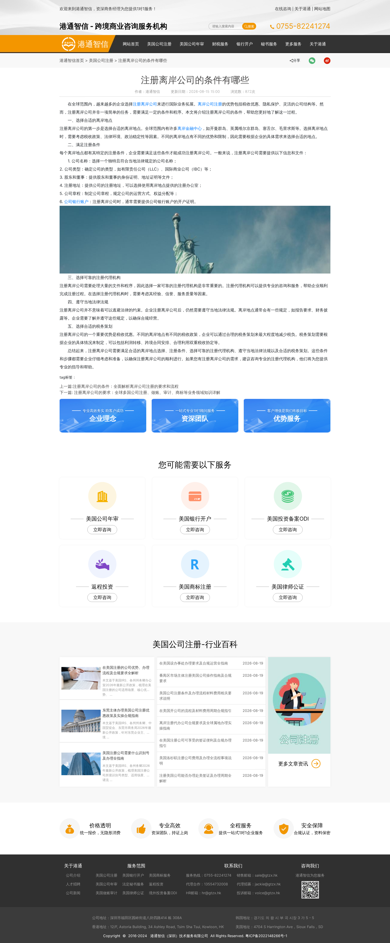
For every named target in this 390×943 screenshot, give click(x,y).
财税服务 (220, 44)
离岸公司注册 (210, 104)
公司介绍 (73, 875)
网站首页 (131, 44)
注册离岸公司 (145, 104)
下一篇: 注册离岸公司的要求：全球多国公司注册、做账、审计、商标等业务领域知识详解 (140, 392)
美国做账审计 (106, 893)
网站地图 (322, 8)
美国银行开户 (133, 875)
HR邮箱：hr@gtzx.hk (203, 893)
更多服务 (293, 44)
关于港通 (303, 8)
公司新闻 (73, 893)
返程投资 (156, 884)
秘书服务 (269, 44)
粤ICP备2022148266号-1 (266, 936)
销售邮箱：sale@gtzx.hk (257, 875)
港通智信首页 (72, 60)
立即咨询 (102, 529)
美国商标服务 (160, 875)
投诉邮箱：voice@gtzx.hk (258, 893)
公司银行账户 (76, 201)
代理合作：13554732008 (207, 884)
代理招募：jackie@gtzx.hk (259, 884)
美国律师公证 (133, 893)
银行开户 (245, 44)
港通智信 (93, 44)
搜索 (251, 26)
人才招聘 (73, 884)
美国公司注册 (159, 44)
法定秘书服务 (133, 884)
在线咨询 (283, 8)
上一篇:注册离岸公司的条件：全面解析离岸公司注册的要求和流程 (119, 386)
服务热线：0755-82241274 (208, 875)
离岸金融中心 (189, 128)
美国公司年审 (192, 44)
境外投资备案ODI (163, 893)
